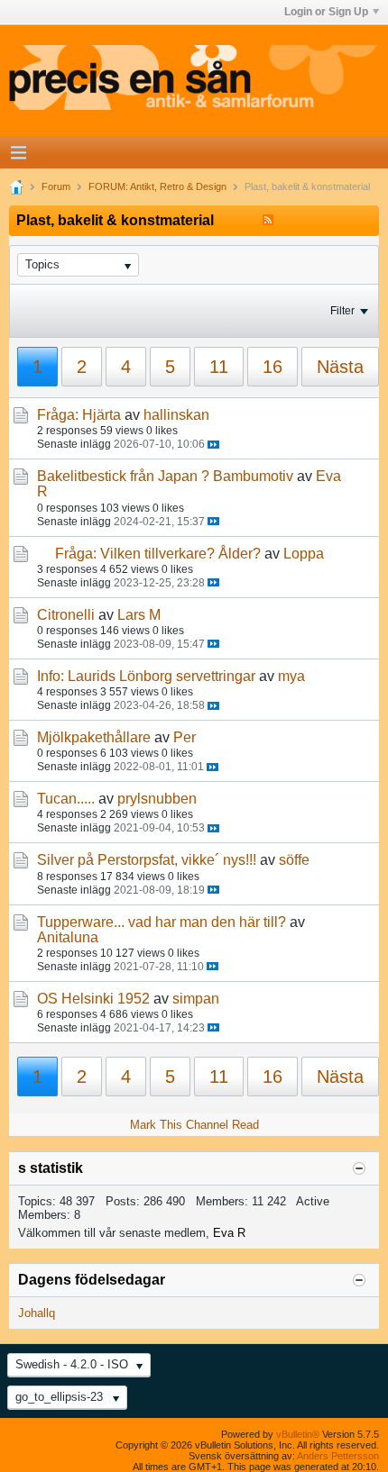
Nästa (340, 367)
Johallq (36, 1313)
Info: (50, 676)
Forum (56, 186)
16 (272, 367)
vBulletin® (297, 1434)
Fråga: (58, 415)
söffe (294, 860)
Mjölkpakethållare (94, 737)
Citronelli (66, 614)
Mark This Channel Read (194, 1124)
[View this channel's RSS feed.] (268, 220)
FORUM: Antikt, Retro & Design (157, 186)
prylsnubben (157, 798)
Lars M (139, 614)
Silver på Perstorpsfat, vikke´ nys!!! (146, 860)
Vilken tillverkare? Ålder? (180, 553)
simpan (195, 998)
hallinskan (176, 415)
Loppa (303, 553)
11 (218, 367)
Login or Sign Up (326, 11)
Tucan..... (66, 798)
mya (291, 676)
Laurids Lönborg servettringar (161, 676)
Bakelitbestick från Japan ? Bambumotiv (165, 476)
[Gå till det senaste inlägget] (213, 445)
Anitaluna (67, 937)
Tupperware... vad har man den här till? (161, 922)
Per (184, 737)
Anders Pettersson (338, 1455)
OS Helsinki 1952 (93, 998)
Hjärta (101, 415)
